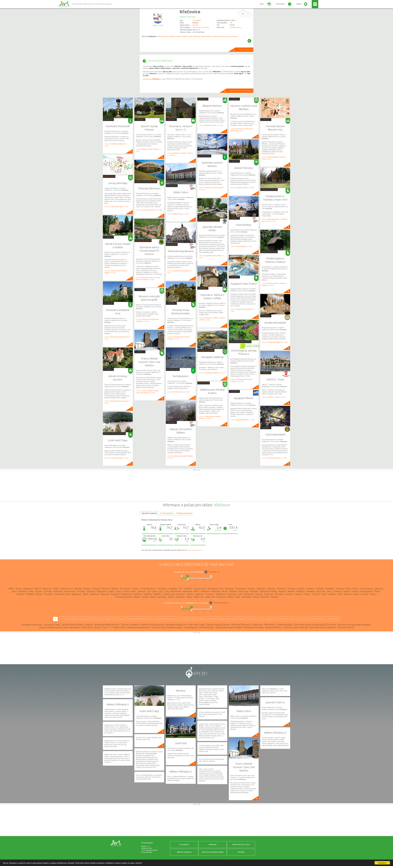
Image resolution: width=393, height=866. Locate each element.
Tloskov (306, 594)
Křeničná (91, 591)
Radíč (85, 594)
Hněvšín (300, 588)
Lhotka (190, 36)
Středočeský (197, 20)
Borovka (78, 588)
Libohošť (141, 591)
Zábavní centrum (109, 176)
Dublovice (260, 588)
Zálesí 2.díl (210, 597)
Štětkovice (249, 594)
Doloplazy (229, 588)
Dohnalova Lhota (215, 588)
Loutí (161, 591)
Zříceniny (171, 303)
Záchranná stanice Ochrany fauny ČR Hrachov (315, 624)
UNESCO (234, 161)
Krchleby (184, 36)
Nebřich (282, 591)
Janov (14, 591)
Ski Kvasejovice (190, 627)
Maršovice (187, 591)
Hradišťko (329, 588)
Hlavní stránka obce (245, 50)
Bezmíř (38, 588)
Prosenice (48, 594)
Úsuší (324, 594)
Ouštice (346, 591)
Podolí (377, 591)
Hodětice (166, 36)
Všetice (137, 597)
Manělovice (176, 591)
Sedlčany (137, 594)
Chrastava (162, 588)
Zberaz (230, 597)
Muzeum (140, 289)
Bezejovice (28, 588)
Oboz (329, 591)
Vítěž (339, 594)
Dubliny (251, 588)
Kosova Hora (70, 591)
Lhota (118, 591)
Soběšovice (221, 594)
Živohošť (235, 36)
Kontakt (241, 852)
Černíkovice (125, 588)
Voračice (364, 594)
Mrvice (225, 591)
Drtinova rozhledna (130, 624)
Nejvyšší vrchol (271, 619)
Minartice (205, 591)
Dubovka (271, 588)
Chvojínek (172, 588)
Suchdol (289, 594)
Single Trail (294, 619)
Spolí (240, 594)
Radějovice (76, 594)
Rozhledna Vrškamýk (254, 627)
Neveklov (311, 591)
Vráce (372, 594)
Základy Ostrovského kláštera (229, 627)
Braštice (87, 588)
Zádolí (153, 597)
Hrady (140, 352)
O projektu (184, 844)
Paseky (355, 591)
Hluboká (291, 588)
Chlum (135, 588)
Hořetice (173, 36)
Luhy (167, 591)
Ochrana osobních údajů (212, 852)
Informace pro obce (241, 844)
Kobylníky (58, 591)
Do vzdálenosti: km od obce (188, 572)
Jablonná (379, 588)
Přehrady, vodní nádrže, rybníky (114, 433)
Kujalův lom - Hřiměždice (263, 624)
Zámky (108, 237)
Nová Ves (321, 591)
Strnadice (279, 594)
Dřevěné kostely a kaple (269, 189)
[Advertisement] (196, 486)
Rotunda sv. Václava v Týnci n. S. (97, 627)
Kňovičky (48, 591)
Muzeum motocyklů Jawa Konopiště (354, 624)
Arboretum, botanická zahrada (209, 220)
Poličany (203, 36)
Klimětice (22, 591)
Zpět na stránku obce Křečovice (241, 91)
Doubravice (241, 588)
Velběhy (332, 594)
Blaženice (47, 588)
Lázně (260, 619)
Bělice (11, 588)
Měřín (196, 591)
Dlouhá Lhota (200, 588)
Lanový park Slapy (51, 624)
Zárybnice (221, 597)
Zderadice (246, 597)
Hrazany (339, 588)
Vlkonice (223, 36)
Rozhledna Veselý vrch (176, 624)
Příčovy (38, 594)
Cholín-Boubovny (148, 588)
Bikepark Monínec (273, 627)
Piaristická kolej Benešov (139, 627)
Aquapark (234, 277)
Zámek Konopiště (284, 624)
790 (231, 23)
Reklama (212, 844)
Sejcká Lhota (169, 594)
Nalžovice (254, 591)
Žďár (238, 597)
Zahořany (161, 597)
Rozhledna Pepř (206, 627)
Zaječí (189, 597)
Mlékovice (215, 591)
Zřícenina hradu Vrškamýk (295, 627)
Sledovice (199, 594)
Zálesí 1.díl (198, 597)
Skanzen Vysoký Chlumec (218, 624)
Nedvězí (291, 591)
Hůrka (178, 36)
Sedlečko (147, 594)
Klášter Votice (119, 627)
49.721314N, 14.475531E (201, 27)
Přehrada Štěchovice (240, 624)
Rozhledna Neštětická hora (107, 624)
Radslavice (94, 594)
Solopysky (231, 594)
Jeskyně (265, 316)
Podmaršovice (366, 591)
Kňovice (38, 591)
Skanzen (140, 119)
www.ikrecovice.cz (236, 27)
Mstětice (233, 591)
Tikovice (298, 594)
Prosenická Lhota (62, 594)
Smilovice (209, 594)
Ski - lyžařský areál (172, 369)
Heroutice (281, 588)
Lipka (154, 591)
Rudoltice (115, 594)
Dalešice (188, 588)
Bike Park (203, 99)
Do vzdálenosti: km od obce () (186, 603)
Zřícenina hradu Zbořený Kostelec (166, 627)
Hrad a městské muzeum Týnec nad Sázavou (60, 627)
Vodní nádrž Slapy (196, 624)
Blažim (56, 588)
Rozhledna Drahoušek (31, 624)
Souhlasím (382, 862)
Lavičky (111, 591)
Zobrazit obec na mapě (154, 79)
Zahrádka (180, 597)
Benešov (195, 25)
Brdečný (159, 36)
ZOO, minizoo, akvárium (143, 240)
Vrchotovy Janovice (123, 597)
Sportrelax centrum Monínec (322, 627)
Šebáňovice (126, 594)
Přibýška (30, 594)
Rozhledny (108, 119)
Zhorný (229, 36)
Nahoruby (196, 36)
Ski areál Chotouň (346, 627)
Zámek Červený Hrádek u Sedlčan (77, 624)
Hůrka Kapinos (366, 588)
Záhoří (171, 597)
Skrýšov (209, 36)
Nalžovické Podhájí (268, 591)
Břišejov (114, 588)
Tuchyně (316, 594)
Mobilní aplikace (184, 852)
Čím (181, 588)
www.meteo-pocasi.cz (195, 550)
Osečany (337, 591)
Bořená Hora (67, 588)
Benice (19, 588)
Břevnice (106, 588)
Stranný (258, 594)
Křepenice (101, 591)
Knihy (31, 591)
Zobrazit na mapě (116, 207)
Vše (55, 619)
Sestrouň (181, 594)
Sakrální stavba (171, 185)
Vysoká (145, 597)
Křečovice (190, 12)
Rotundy (171, 119)
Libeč (133, 591)
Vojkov (356, 594)
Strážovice (216, 36)
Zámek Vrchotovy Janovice (152, 624)
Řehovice (105, 594)
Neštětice (301, 591)
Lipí (148, 591)
